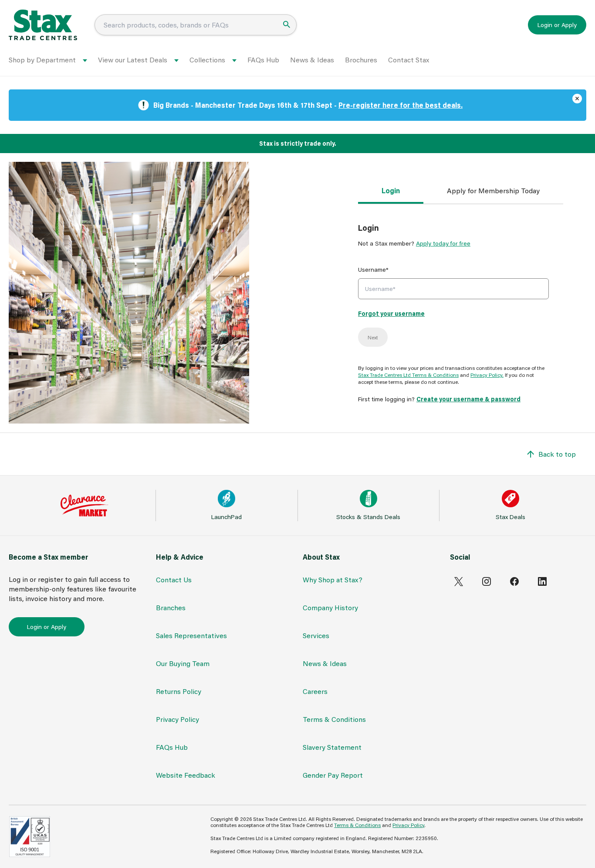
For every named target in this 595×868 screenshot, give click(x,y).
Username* (373, 269)
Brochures (361, 59)
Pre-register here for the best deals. (400, 104)
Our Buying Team (183, 663)
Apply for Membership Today (493, 190)
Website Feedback (185, 774)
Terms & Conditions (334, 719)
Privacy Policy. (487, 374)
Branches (171, 607)
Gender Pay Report (333, 774)
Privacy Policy (177, 719)
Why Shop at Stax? (332, 579)
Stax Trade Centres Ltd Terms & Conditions (408, 374)
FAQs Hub (263, 59)
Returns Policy (178, 691)
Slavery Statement (332, 747)
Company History (330, 607)
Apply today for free (443, 243)
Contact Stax (408, 59)
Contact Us (174, 579)
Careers (315, 691)
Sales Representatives (191, 635)
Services (316, 635)
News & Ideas (312, 59)
